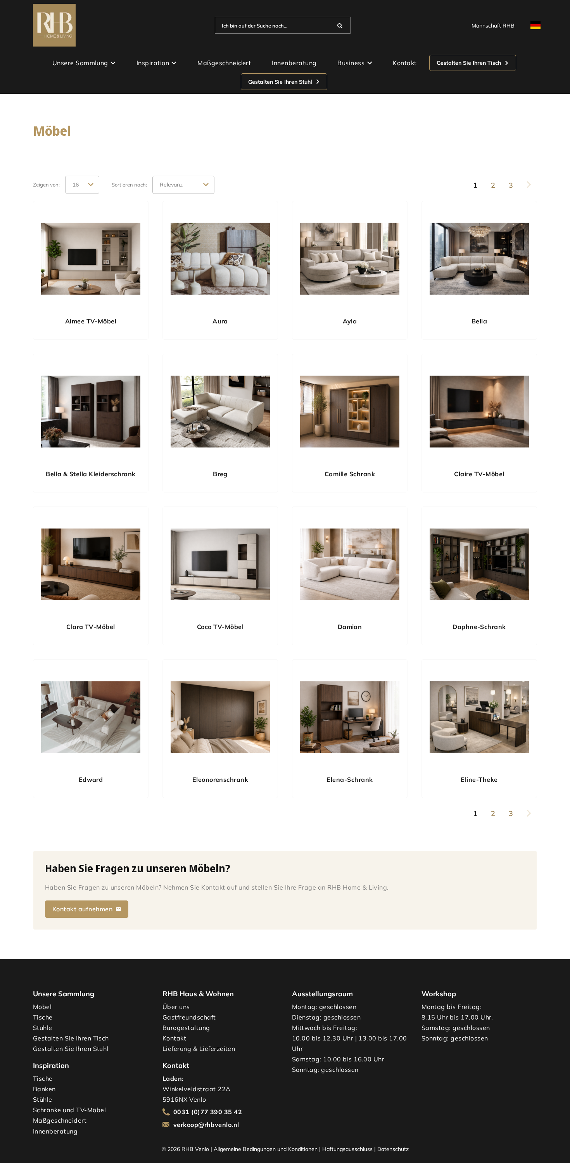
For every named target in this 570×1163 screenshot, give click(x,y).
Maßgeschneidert (224, 63)
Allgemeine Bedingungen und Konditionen (266, 1149)
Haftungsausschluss (347, 1149)
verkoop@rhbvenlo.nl (206, 1124)
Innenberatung (294, 63)
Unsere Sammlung (80, 63)
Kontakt (404, 63)
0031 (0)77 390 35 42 (207, 1112)
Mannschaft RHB (493, 25)
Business (350, 63)
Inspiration (152, 63)
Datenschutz (393, 1149)
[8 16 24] (82, 185)
